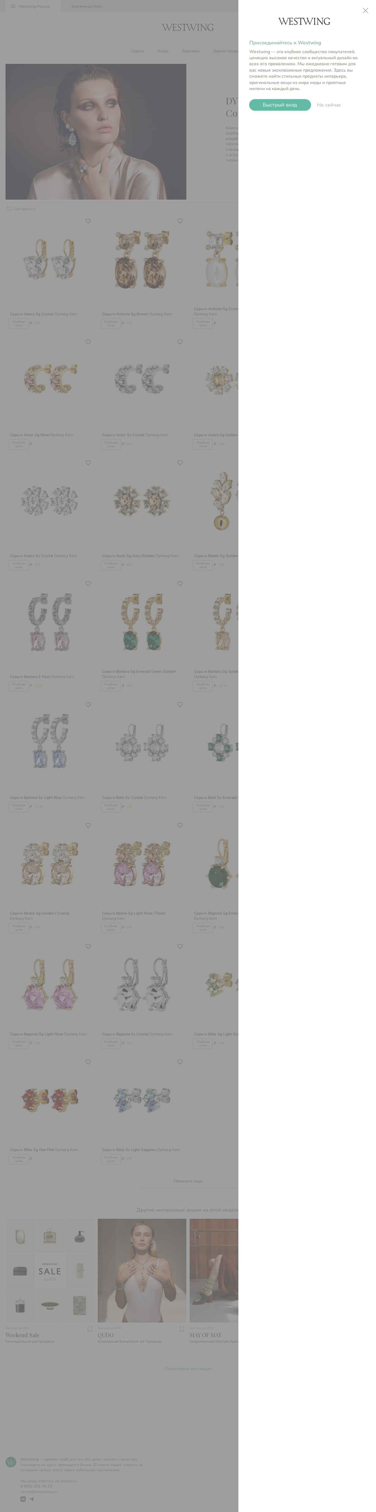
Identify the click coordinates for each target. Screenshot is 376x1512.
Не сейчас (329, 105)
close (365, 10)
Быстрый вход (280, 105)
